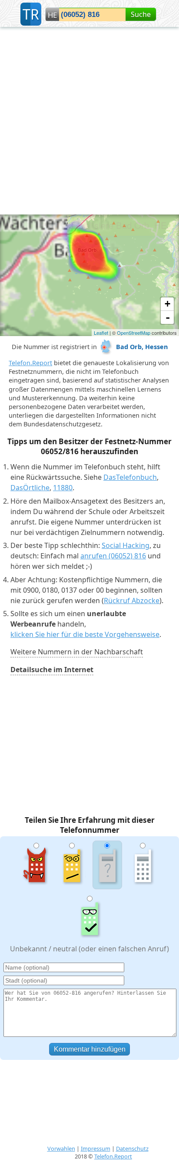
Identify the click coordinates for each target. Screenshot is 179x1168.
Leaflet (101, 332)
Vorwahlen (61, 1148)
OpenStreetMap (133, 332)
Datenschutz (132, 1148)
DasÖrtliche (30, 487)
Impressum (95, 1148)
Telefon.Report (30, 363)
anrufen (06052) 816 (113, 556)
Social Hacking (125, 545)
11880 (63, 487)
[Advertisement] (89, 120)
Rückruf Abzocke (131, 600)
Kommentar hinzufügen (90, 1049)
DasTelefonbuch (130, 477)
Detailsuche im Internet (51, 669)
